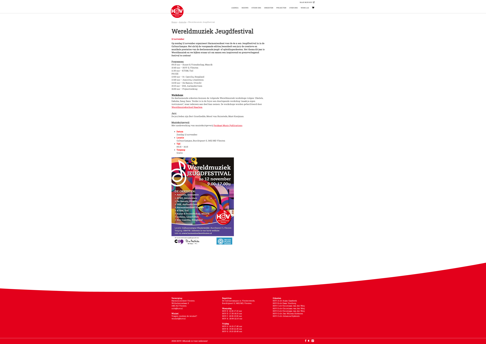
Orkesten (268, 8)
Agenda (235, 8)
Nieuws (245, 8)
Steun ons (256, 8)
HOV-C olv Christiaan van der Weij (289, 306)
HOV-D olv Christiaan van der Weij (289, 308)
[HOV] (177, 11)
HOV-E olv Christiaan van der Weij (289, 311)
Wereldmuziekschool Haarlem (186, 107)
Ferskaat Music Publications (228, 125)
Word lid (305, 8)
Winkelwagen (310, 8)
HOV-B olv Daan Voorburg (284, 303)
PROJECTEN (281, 8)
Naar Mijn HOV (306, 2)
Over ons (293, 8)
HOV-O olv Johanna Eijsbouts (286, 316)
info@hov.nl (177, 308)
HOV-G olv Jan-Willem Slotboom (288, 313)
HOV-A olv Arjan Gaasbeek (285, 301)
